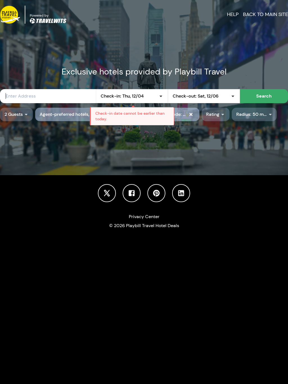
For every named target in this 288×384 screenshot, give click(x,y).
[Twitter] (107, 193)
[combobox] (48, 96)
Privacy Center (144, 217)
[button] (265, 14)
